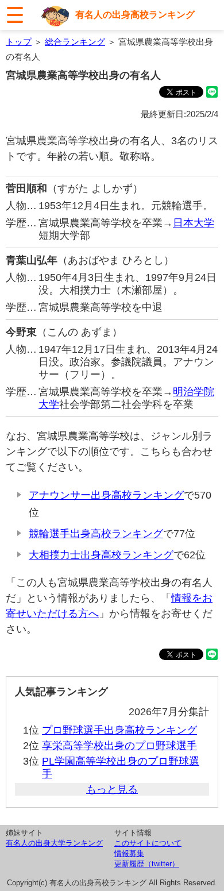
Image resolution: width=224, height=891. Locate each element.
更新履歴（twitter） (146, 863)
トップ (19, 42)
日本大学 (193, 223)
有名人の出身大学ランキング (54, 843)
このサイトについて (147, 843)
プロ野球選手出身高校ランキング (119, 730)
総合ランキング (75, 42)
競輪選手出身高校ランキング (96, 533)
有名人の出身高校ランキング (135, 14)
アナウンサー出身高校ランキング (106, 495)
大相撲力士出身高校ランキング (101, 555)
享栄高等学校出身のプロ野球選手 (119, 745)
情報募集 (129, 853)
